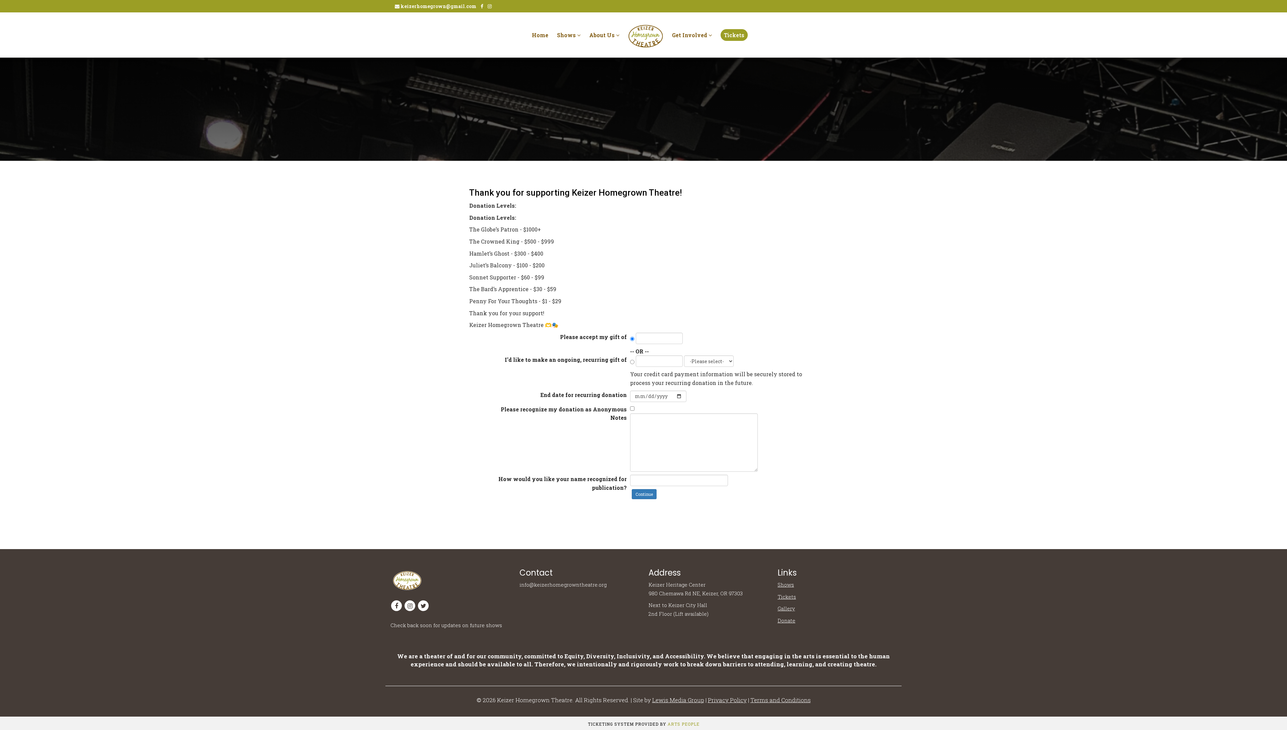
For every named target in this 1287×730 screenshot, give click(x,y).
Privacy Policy (727, 700)
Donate (786, 620)
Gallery (786, 608)
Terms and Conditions (780, 700)
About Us (602, 35)
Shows (567, 35)
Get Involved (690, 35)
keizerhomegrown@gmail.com (438, 6)
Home (540, 35)
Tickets (734, 35)
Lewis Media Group (678, 700)
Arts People (683, 724)
